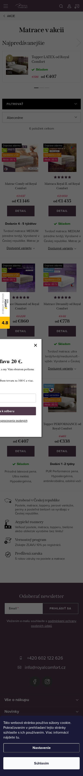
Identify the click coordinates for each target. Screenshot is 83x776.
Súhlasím (41, 763)
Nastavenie (42, 747)
